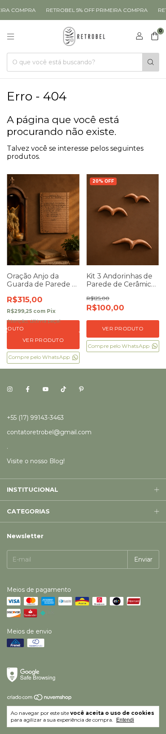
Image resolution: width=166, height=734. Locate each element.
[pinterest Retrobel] (81, 389)
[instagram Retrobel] (10, 389)
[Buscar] (150, 62)
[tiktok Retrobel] (63, 389)
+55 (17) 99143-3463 (35, 417)
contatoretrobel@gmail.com (49, 432)
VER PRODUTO (43, 340)
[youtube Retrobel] (46, 389)
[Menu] (10, 36)
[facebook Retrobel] (28, 389)
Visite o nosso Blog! (36, 461)
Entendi (125, 720)
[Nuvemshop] (40, 699)
